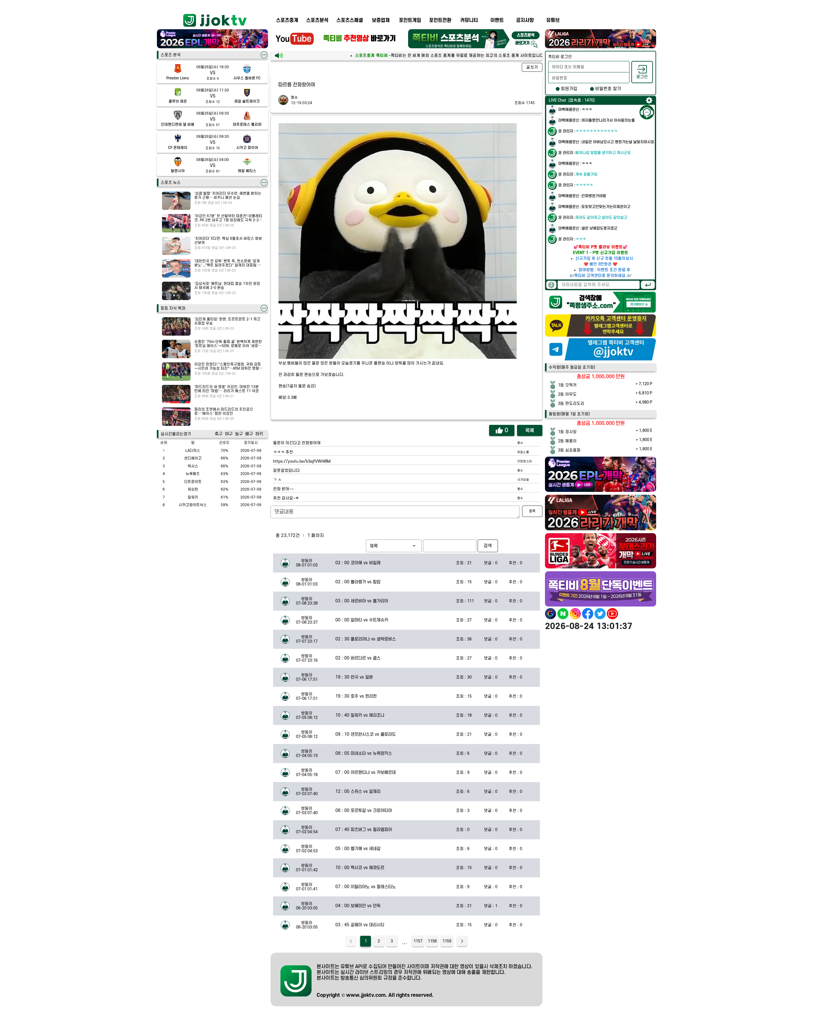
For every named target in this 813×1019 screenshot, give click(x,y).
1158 (432, 941)
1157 (417, 941)
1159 (446, 941)
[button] (394, 546)
